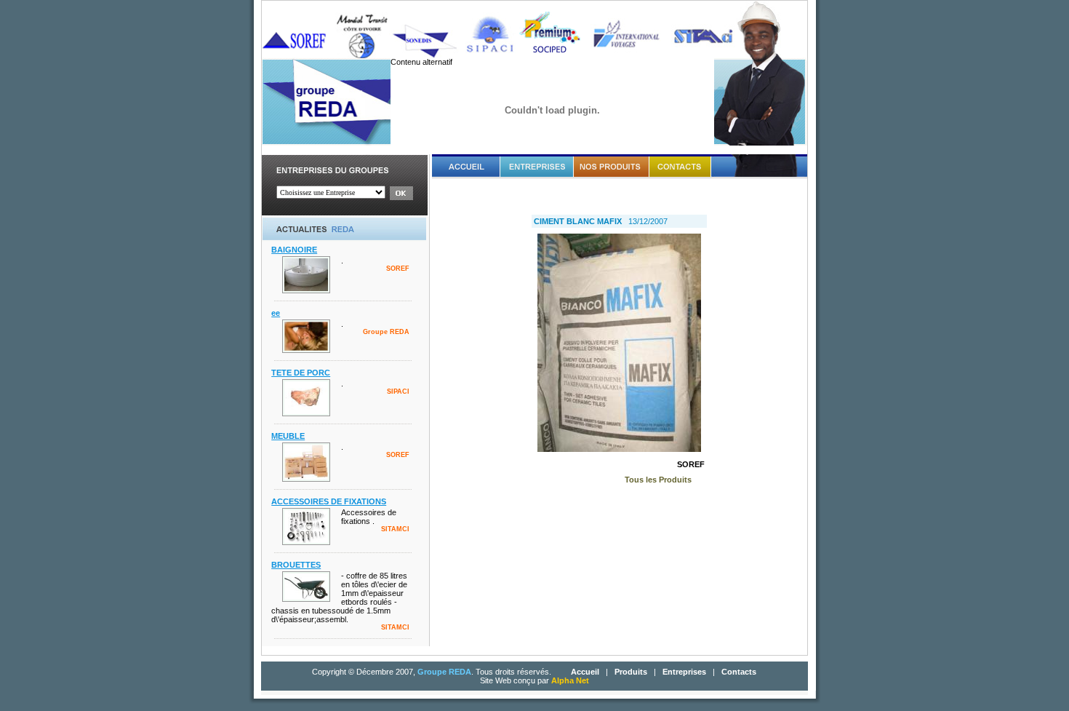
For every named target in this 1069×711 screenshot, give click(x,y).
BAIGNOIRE (294, 249)
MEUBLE (288, 436)
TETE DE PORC (300, 372)
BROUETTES (296, 564)
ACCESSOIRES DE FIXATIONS (328, 501)
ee (275, 313)
